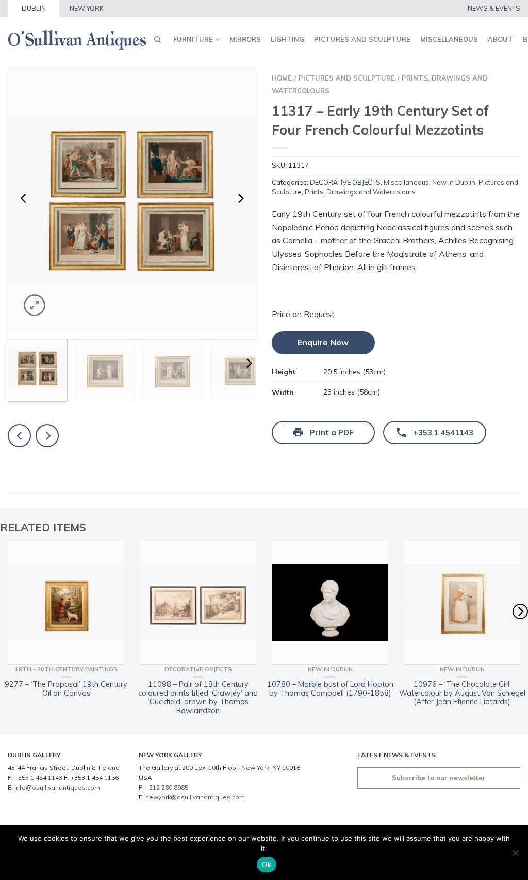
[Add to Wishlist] (230, 95)
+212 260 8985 (166, 787)
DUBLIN (34, 8)
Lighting (287, 39)
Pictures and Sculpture (362, 39)
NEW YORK (87, 8)
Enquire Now (323, 342)
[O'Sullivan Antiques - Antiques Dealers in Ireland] (77, 37)
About (500, 39)
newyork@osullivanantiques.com (195, 797)
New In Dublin (453, 182)
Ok (266, 864)
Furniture (193, 39)
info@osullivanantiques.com (57, 787)
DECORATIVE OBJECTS (345, 182)
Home (282, 78)
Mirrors (245, 39)
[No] (515, 852)
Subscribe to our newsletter (439, 778)
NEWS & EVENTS (494, 8)
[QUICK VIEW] (66, 603)
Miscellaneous (449, 39)
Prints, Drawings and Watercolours (360, 191)
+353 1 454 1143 (38, 777)
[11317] (132, 200)
